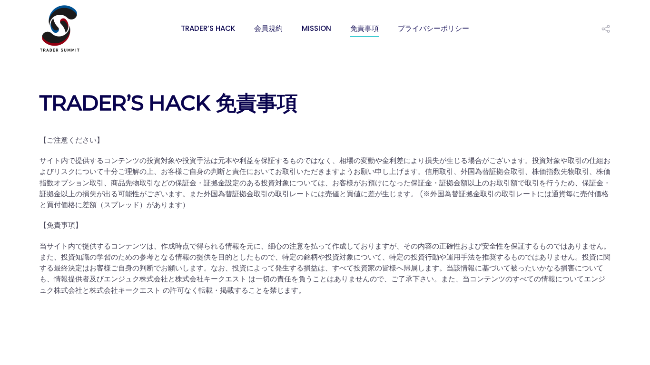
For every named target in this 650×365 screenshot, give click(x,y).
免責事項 (364, 28)
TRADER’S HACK (208, 28)
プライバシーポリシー (433, 28)
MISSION (316, 28)
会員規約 (268, 28)
